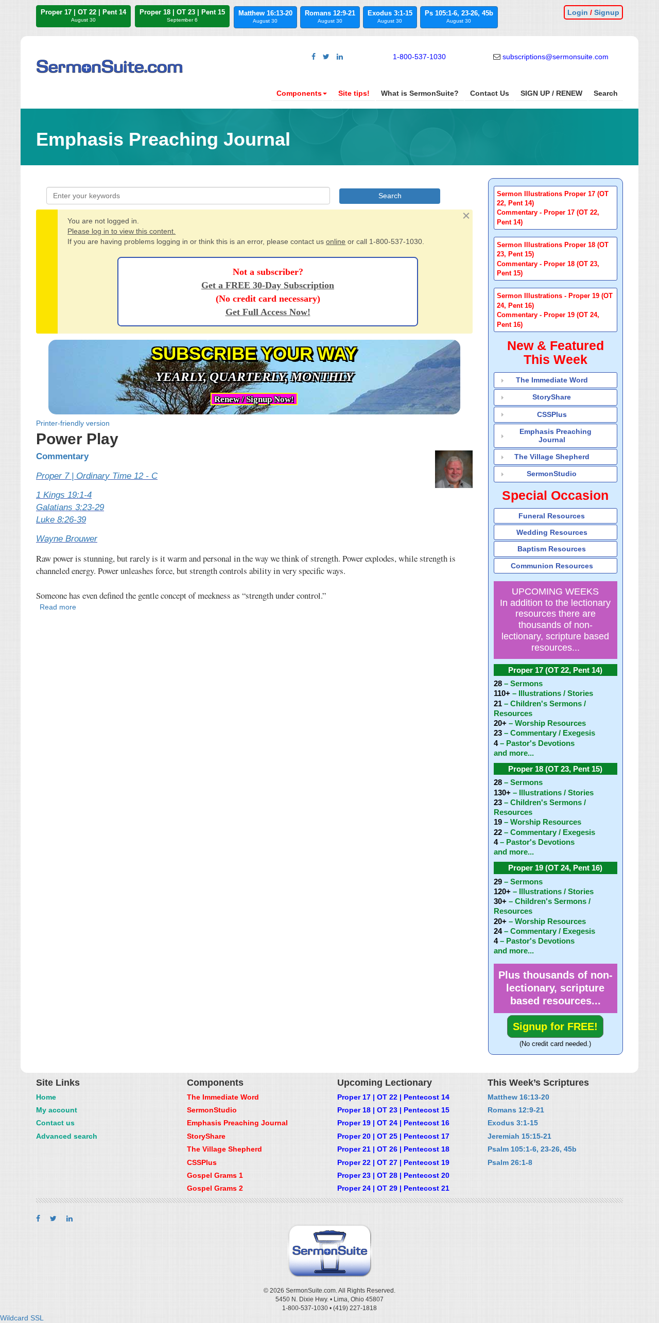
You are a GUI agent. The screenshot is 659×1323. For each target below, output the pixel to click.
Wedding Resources (551, 532)
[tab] (556, 208)
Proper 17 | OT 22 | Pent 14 (83, 15)
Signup (606, 12)
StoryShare (551, 397)
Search (606, 93)
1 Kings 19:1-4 (64, 495)
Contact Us (489, 93)
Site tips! (354, 93)
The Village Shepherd (551, 456)
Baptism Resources (551, 549)
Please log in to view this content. (121, 231)
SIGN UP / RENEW (551, 93)
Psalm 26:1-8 (510, 1162)
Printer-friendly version (73, 423)
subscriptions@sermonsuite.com (555, 57)
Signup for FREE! (555, 1026)
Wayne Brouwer (66, 539)
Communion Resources (552, 566)
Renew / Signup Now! (254, 399)
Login (577, 12)
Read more (58, 607)
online (335, 241)
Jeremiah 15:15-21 (519, 1136)
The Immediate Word (552, 380)
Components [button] (299, 93)
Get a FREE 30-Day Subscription (267, 285)
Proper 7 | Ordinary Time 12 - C (97, 476)
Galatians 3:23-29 (70, 507)
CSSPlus (552, 414)
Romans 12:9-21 (330, 16)
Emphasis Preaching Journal (555, 435)
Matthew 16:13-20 (265, 16)
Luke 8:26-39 (61, 520)
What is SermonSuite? (420, 93)
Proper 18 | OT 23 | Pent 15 (182, 15)
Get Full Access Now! (268, 312)
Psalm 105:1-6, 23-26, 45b (532, 1149)
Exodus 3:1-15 (390, 16)
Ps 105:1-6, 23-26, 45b (459, 16)
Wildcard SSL (22, 1318)
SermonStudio (552, 473)
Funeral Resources (551, 516)
